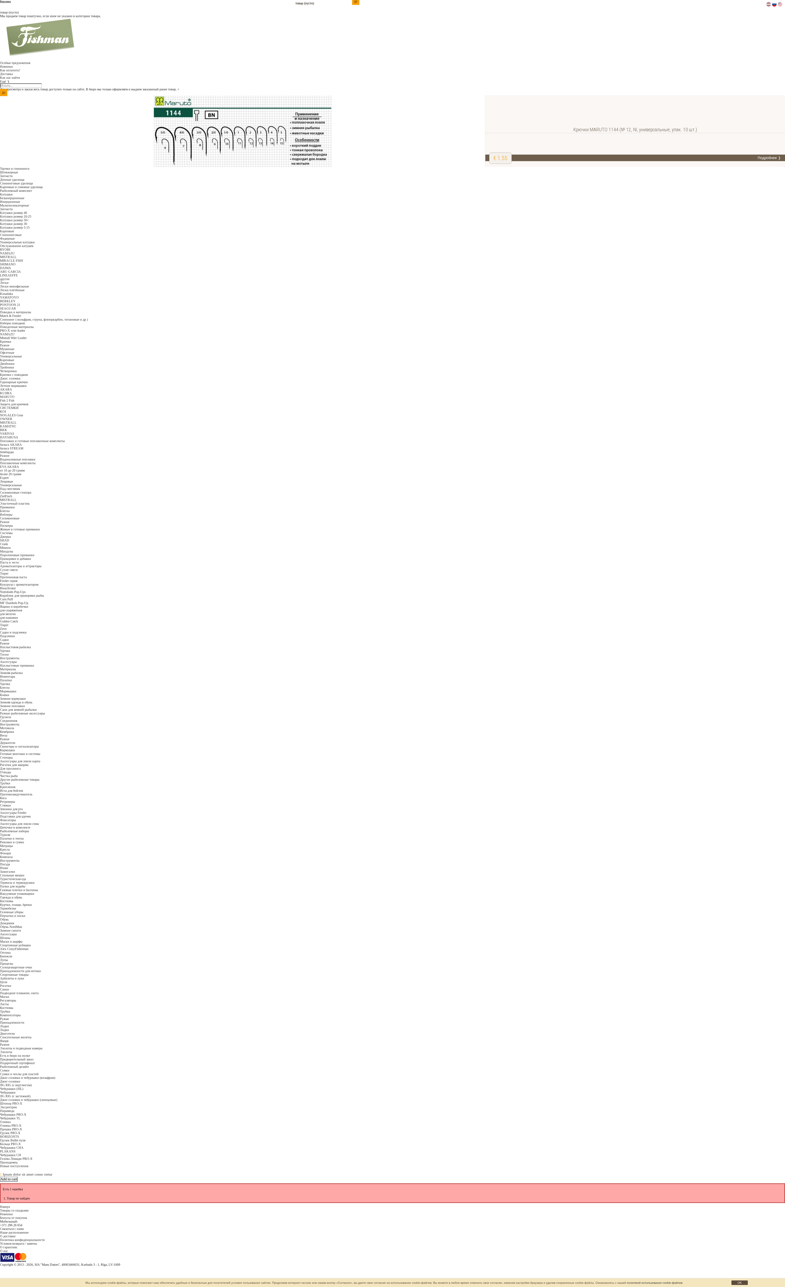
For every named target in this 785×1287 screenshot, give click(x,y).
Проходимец (9, 1162)
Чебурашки (8, 1092)
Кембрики (7, 731)
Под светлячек (10, 489)
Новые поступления (14, 1166)
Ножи (4, 868)
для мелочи (8, 614)
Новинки (6, 66)
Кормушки (7, 750)
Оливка (5, 1122)
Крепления (7, 787)
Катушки (6, 194)
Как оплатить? (10, 70)
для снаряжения (11, 610)
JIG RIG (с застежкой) (15, 1096)
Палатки (6, 680)
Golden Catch (9, 621)
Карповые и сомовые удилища (21, 187)
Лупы (4, 960)
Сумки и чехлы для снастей (19, 1074)
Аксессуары (8, 662)
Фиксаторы (8, 820)
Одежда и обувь (11, 897)
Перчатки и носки (12, 916)
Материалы (8, 669)
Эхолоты (6, 1052)
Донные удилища (12, 179)
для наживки (9, 617)
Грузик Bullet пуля (12, 1140)
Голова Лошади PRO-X (16, 1158)
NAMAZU (7, 253)
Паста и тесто (9, 562)
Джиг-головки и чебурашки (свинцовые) (28, 1100)
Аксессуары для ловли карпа (20, 761)
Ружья (4, 1019)
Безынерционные (12, 198)
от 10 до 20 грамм (12, 470)
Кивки (4, 695)
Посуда (5, 864)
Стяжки (5, 805)
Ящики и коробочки (14, 606)
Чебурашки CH (10, 1155)
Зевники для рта (11, 809)
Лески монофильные (14, 286)
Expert (4, 478)
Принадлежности (12, 1022)
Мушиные (7, 349)
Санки (4, 989)
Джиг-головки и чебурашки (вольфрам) (27, 1077)
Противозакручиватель (16, 794)
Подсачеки (7, 636)
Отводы (5, 772)
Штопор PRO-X (11, 1103)
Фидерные (7, 238)
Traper (4, 573)
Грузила (5, 717)
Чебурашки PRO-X (13, 1114)
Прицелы (6, 963)
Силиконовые (9, 518)
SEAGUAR (8, 308)
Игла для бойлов (11, 790)
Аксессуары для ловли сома (19, 823)
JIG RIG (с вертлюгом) (16, 1085)
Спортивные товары (14, 974)
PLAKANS (8, 1151)
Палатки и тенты (12, 838)
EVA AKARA (9, 466)
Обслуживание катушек (17, 246)
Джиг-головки (10, 1081)
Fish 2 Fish (7, 400)
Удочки (5, 650)
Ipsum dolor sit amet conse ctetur (27, 1174)
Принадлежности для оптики (20, 971)
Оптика (5, 952)
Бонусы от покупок (13, 1218)
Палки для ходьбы (12, 886)
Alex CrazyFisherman (14, 949)
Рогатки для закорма (14, 765)
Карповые (7, 231)
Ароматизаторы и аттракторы (20, 566)
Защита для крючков (14, 404)
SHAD (4, 540)
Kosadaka (6, 293)
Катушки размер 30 (13, 224)
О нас (4, 1251)
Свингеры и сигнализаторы (19, 746)
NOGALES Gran (11, 415)
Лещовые (6, 481)
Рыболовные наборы (14, 831)
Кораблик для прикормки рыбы (22, 595)
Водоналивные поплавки (17, 459)
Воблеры (6, 514)
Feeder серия (8, 581)
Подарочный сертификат (17, 1063)
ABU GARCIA (10, 271)
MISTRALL (8, 257)
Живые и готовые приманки (20, 529)
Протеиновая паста (13, 577)
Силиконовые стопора (15, 492)
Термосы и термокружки (17, 882)
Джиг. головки (10, 378)
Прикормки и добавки (15, 558)
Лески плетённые (12, 290)
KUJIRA (6, 393)
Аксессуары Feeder (13, 812)
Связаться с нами (12, 1229)
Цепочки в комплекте (15, 827)
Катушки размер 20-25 (15, 216)
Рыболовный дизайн (14, 1066)
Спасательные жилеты (15, 1037)
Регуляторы (8, 1000)
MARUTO (7, 397)
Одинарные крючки (14, 382)
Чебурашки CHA (12, 1147)
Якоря (4, 1041)
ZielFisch (6, 496)
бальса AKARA (11, 444)
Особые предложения (15, 63)
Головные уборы (11, 912)
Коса (3, 798)
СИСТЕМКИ (9, 408)
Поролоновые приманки (17, 555)
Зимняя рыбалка (11, 673)
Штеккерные (9, 172)
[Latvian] (768, 5)
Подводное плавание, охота (19, 993)
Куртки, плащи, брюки (16, 904)
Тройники (7, 367)
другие (5, 279)
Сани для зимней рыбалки (18, 709)
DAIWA (5, 268)
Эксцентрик (8, 1107)
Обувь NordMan (11, 927)
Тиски (4, 654)
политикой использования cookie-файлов (654, 1282)
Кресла (5, 849)
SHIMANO (8, 264)
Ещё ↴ (4, 81)
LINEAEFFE (9, 275)
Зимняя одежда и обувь (16, 702)
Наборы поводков (12, 323)
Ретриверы (7, 801)
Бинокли (6, 956)
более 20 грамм (10, 474)
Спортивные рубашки (15, 945)
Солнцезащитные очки (16, 967)
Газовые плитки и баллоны (19, 890)
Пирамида (7, 1111)
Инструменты (9, 658)
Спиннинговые (11, 235)
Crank (4, 544)
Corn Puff (6, 599)
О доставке (8, 1236)
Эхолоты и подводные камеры (21, 1048)
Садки (4, 639)
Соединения (8, 720)
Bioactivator (8, 588)
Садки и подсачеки (13, 632)
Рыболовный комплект (16, 190)
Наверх (5, 1206)
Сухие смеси (9, 570)
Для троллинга (10, 768)
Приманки (7, 507)
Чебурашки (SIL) (11, 1088)
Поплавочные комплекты (18, 463)
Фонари (5, 853)
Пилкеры (6, 525)
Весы (3, 735)
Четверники (8, 371)
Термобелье (8, 908)
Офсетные (7, 352)
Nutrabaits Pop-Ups (13, 592)
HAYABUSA (9, 437)
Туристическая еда (13, 879)
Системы (6, 533)
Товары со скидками (14, 1210)
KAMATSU (8, 426)
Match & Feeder (10, 316)
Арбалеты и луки (12, 978)
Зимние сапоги (10, 930)
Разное (4, 345)
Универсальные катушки (17, 242)
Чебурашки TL (10, 1118)
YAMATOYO (9, 297)
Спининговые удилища (16, 183)
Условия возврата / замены (18, 1243)
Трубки (5, 783)
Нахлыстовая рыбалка (15, 647)
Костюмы (6, 901)
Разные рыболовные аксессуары (22, 713)
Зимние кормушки (13, 698)
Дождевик (7, 923)
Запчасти (6, 176)
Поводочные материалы (17, 327)
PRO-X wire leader (12, 330)
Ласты (4, 1004)
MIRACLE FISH (11, 260)
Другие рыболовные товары (19, 779)
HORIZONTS (9, 1136)
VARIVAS (7, 433)
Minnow (5, 547)
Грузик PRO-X (10, 1133)
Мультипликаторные (14, 205)
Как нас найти (10, 77)
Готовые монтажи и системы (20, 754)
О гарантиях (8, 1247)
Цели (3, 982)
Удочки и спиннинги (14, 168)
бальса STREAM (11, 448)
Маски (4, 996)
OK (740, 1282)
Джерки (5, 536)
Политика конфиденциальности (22, 1240)
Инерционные (10, 201)
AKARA (6, 389)
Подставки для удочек (15, 816)
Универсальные (11, 356)
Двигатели (7, 1033)
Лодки (4, 1026)
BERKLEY (8, 301)
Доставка (6, 74)
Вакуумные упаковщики (17, 893)
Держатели (7, 743)
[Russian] (774, 5)
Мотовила (7, 728)
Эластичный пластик (15, 503)
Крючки (5, 341)
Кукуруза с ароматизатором (19, 584)
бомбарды (7, 452)
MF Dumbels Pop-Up (14, 603)
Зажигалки (7, 871)
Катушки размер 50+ (14, 220)
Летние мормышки (13, 385)
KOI (3, 411)
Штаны (5, 938)
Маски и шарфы (11, 941)
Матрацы (6, 846)
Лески (4, 282)
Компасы (6, 857)
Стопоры (6, 757)
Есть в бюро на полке (15, 1055)
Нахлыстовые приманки (17, 665)
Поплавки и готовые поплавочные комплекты (32, 441)
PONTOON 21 (10, 305)
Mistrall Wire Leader (13, 338)
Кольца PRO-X (10, 1144)
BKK (3, 430)
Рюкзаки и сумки (12, 842)
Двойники (7, 363)
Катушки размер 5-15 (15, 227)
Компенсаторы (10, 1015)
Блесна (5, 511)
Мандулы (6, 551)
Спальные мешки (12, 875)
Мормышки (8, 691)
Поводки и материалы (15, 312)
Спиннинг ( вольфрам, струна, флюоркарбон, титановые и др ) (44, 319)
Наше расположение (14, 1232)
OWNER (6, 419)
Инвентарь (7, 676)
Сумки (4, 1070)
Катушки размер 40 (13, 212)
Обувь (4, 919)
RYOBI (5, 249)
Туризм (5, 835)
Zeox (3, 628)
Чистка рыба (9, 776)
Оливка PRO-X (10, 1125)
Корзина (5, 1)
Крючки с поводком (14, 374)
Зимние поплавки (12, 706)
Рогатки (5, 985)
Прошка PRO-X (11, 1129)
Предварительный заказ (16, 1059)
